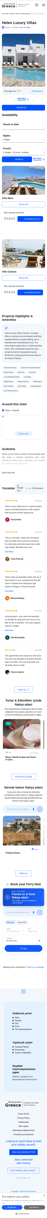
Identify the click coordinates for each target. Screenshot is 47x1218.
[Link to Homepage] (8, 5)
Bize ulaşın (23, 1126)
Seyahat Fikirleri (22, 1047)
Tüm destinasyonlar (23, 1029)
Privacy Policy (23, 1118)
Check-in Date (11, 124)
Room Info (23, 204)
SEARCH (18, 159)
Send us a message (35, 967)
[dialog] (23, 1205)
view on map (24, 27)
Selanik (18, 1021)
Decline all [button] (34, 1207)
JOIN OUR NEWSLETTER (23, 1152)
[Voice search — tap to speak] (33, 809)
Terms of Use (23, 1114)
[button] (23, 1213)
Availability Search (32, 219)
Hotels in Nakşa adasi (23, 14)
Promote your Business (24, 1134)
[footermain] (23, 991)
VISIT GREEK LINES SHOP (22, 1171)
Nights (6, 135)
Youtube (26, 1184)
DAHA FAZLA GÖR (23, 777)
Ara (25, 948)
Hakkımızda (23, 1122)
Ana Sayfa (5, 14)
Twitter (21, 1182)
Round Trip (22, 922)
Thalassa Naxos (12, 853)
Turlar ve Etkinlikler (23, 1053)
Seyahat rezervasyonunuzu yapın (23, 1069)
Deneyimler (20, 1050)
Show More (9, 552)
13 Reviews (36, 91)
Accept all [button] (12, 1207)
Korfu (17, 1026)
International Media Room (24, 1130)
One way (10, 922)
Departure (9, 938)
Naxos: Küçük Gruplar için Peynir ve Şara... (20, 758)
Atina (17, 1018)
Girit (16, 1023)
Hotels (12, 14)
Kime (29, 929)
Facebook (13, 1184)
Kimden (9, 929)
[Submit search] (40, 809)
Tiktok (34, 1182)
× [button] (44, 1195)
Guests (7, 148)
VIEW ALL (22, 690)
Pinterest (30, 1184)
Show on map (23, 433)
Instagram (17, 1184)
